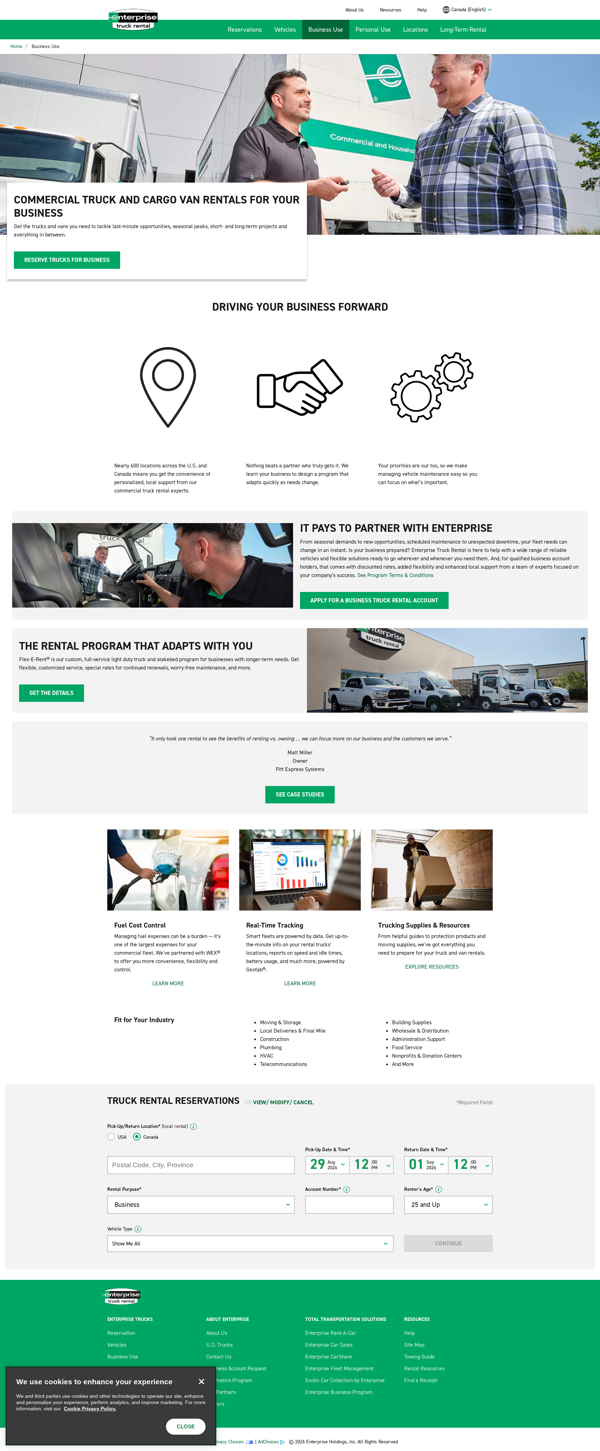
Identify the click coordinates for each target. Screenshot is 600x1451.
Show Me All (126, 1243)
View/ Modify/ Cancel (283, 1102)
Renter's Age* (418, 1189)
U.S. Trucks (219, 1344)
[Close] (201, 1381)
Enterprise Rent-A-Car (330, 1333)
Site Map (414, 1344)
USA (122, 1137)
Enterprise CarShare (328, 1356)
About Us (354, 10)
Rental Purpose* (124, 1189)
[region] (111, 1405)
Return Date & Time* (426, 1149)
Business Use (325, 29)
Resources (390, 10)
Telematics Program (229, 1380)
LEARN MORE (168, 983)
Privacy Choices (227, 1441)
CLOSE (186, 1426)
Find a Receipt (420, 1380)
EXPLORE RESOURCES (432, 966)
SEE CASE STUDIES (300, 794)
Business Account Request (236, 1368)
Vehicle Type (119, 1229)
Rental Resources (424, 1368)
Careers (215, 1404)
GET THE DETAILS (52, 693)
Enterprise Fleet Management (339, 1368)
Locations (415, 29)
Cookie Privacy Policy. (90, 1408)
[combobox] (471, 9)
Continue (448, 1243)
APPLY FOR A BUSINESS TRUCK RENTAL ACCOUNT (374, 600)
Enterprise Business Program (339, 1392)
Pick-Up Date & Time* (327, 1149)
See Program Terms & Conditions (395, 575)
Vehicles (285, 29)
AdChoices (268, 1441)
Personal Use (373, 29)
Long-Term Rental (463, 29)
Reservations (245, 29)
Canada (150, 1137)
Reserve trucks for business (67, 260)
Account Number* (323, 1189)
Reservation (121, 1333)
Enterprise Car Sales (328, 1344)
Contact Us (218, 1356)
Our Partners (221, 1392)
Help (422, 10)
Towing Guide (419, 1356)
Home (16, 46)
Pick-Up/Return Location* (147, 1126)
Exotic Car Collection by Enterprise (345, 1380)
